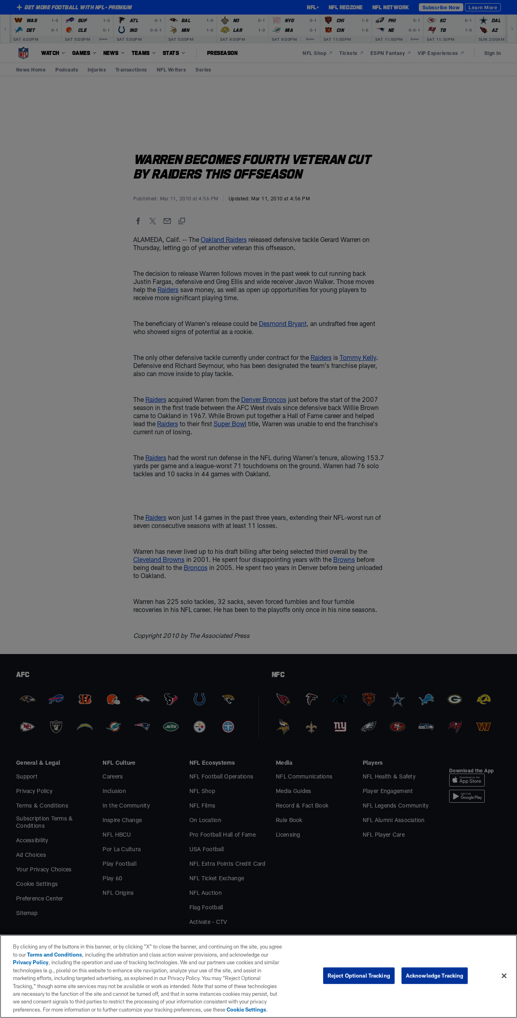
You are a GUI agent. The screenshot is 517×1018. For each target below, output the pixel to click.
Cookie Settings (246, 1009)
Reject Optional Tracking (359, 975)
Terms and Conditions (54, 954)
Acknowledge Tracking (435, 975)
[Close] (504, 976)
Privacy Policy (30, 962)
